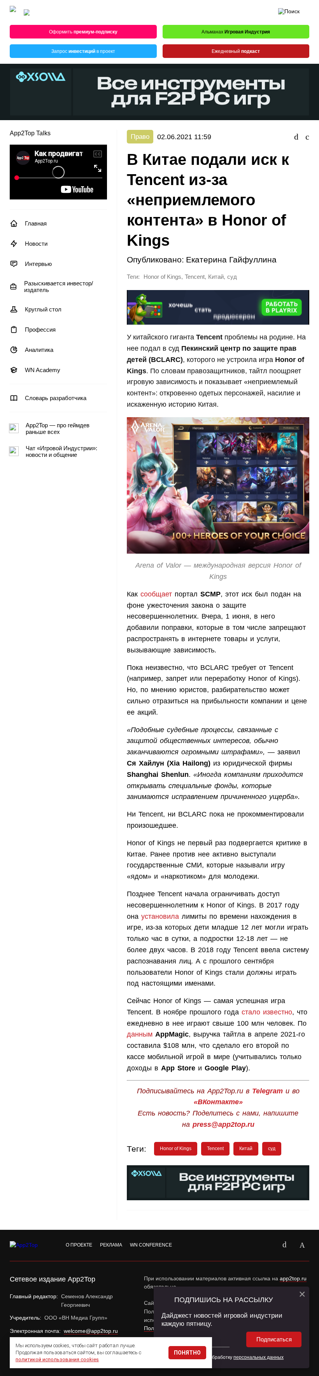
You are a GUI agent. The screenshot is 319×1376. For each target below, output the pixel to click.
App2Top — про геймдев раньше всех (57, 428)
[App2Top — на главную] (31, 1245)
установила (160, 916)
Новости (36, 243)
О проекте (79, 1245)
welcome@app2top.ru (91, 1331)
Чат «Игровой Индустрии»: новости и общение (61, 451)
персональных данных (258, 1357)
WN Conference (151, 1245)
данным (139, 1034)
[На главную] (13, 12)
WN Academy (42, 370)
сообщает (155, 594)
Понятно (187, 1353)
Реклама (111, 1245)
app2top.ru (293, 1278)
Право (140, 136)
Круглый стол (43, 309)
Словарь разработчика (55, 398)
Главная (36, 223)
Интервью (38, 264)
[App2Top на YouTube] (266, 1245)
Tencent (195, 277)
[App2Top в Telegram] (302, 1245)
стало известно (267, 1012)
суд (232, 277)
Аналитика (39, 349)
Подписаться (274, 1339)
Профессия (40, 329)
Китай (216, 277)
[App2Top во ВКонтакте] (284, 1245)
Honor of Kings (162, 277)
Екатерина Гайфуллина (231, 259)
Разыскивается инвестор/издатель (58, 286)
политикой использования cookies (57, 1359)
